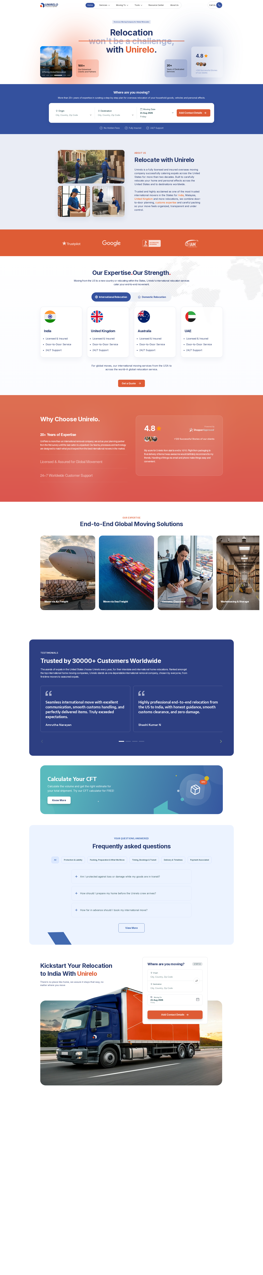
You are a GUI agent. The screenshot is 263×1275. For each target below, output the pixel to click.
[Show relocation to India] (43, 75)
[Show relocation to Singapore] (66, 75)
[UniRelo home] (49, 5)
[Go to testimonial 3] (135, 741)
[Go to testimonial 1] (121, 741)
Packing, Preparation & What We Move (107, 860)
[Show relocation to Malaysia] (47, 75)
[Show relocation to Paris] (59, 75)
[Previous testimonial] (42, 741)
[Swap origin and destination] (197, 981)
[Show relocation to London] (55, 75)
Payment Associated (199, 860)
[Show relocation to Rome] (51, 75)
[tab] (111, 297)
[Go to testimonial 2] (128, 741)
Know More (59, 800)
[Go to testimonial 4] (141, 741)
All (55, 860)
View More (131, 927)
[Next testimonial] (221, 741)
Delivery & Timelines (173, 860)
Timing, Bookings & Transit (144, 860)
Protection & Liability (73, 860)
